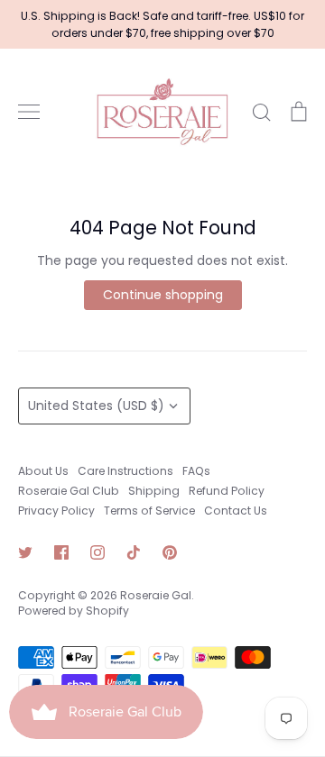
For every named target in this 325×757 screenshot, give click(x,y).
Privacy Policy (56, 510)
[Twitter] (25, 552)
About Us (43, 471)
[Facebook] (61, 552)
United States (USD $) (96, 406)
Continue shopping (163, 295)
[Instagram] (97, 552)
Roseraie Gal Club (68, 490)
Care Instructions (125, 471)
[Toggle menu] (29, 112)
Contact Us (235, 510)
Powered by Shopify (73, 610)
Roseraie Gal (155, 595)
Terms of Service (149, 510)
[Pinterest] (170, 552)
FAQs (196, 471)
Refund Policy (227, 490)
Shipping (154, 490)
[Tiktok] (134, 552)
